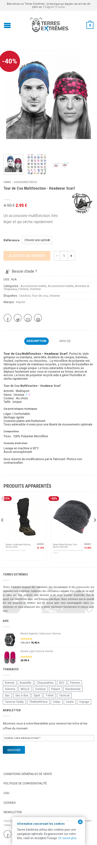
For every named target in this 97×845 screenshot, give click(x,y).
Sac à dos (21, 695)
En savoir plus (67, 838)
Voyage (84, 701)
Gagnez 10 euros (55, 6)
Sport (37, 695)
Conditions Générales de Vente (28, 774)
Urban (57, 701)
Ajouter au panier (27, 256)
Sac (7, 695)
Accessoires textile (25, 182)
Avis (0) (65, 341)
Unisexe (54, 295)
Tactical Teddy (14, 701)
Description (36, 341)
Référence (12, 240)
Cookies (10, 802)
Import (20, 302)
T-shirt (50, 695)
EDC (62, 682)
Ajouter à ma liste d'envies (81, 55)
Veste (70, 701)
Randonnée (73, 689)
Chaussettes (45, 682)
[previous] (2, 529)
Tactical (64, 695)
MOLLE (25, 689)
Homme (35, 289)
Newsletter (13, 812)
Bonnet (9, 682)
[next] (94, 529)
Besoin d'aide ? (24, 271)
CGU (6, 793)
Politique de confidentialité (25, 783)
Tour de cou (40, 295)
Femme (7, 182)
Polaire (55, 689)
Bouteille (25, 682)
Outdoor (24, 295)
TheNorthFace (38, 701)
